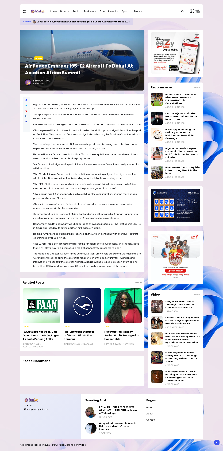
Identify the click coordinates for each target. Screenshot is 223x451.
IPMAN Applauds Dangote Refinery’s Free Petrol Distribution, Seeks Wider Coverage (180, 134)
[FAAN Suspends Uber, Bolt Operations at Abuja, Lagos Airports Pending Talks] (41, 305)
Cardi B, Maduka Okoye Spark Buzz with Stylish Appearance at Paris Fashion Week (182, 320)
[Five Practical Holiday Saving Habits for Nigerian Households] (123, 305)
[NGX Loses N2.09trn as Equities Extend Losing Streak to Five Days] (157, 172)
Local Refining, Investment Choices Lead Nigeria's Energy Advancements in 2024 (83, 21)
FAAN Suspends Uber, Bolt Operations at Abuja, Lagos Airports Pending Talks (41, 335)
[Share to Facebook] (26, 100)
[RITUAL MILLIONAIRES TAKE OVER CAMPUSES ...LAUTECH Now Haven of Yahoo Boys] (91, 412)
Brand (63, 11)
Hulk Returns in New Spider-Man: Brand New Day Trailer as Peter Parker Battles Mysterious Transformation (182, 338)
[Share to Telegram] (26, 122)
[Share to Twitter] (26, 106)
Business (89, 11)
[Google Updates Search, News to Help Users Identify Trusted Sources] (91, 428)
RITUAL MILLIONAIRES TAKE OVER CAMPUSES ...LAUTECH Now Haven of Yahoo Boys (118, 410)
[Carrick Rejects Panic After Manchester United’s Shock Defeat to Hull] (157, 118)
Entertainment (108, 11)
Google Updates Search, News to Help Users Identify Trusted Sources (117, 426)
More (137, 11)
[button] (26, 128)
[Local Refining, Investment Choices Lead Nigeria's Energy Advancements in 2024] (34, 21)
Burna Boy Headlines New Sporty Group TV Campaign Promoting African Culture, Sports (181, 357)
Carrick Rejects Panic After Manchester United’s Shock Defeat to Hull (181, 116)
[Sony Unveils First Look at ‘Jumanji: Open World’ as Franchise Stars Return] (157, 306)
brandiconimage (76, 444)
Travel (38, 58)
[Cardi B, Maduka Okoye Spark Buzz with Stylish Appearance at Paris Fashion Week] (157, 322)
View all (138, 282)
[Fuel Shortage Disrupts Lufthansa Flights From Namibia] (82, 305)
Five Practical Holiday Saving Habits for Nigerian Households (121, 335)
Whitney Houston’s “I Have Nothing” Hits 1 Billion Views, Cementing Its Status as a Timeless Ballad (181, 376)
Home (53, 11)
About (149, 413)
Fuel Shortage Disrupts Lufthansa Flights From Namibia (79, 335)
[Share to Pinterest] (26, 111)
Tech (75, 11)
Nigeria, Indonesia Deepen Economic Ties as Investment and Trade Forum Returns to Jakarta (182, 153)
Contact (150, 419)
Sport (125, 11)
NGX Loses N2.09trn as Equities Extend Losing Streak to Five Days (182, 170)
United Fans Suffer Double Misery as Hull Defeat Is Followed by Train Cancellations (180, 99)
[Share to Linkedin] (26, 116)
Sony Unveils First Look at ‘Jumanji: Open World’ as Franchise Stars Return (179, 304)
